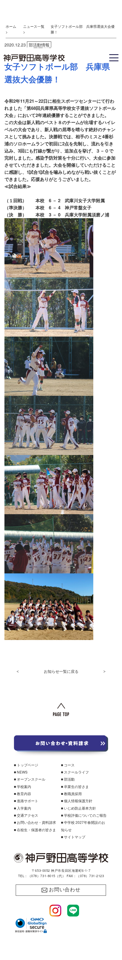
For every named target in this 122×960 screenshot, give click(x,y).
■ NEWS (21, 771)
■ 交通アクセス (26, 815)
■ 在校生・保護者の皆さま (35, 829)
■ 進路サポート (26, 800)
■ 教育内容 (22, 793)
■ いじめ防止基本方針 (78, 808)
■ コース (68, 764)
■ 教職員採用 (71, 793)
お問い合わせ (65, 890)
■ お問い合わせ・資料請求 (35, 822)
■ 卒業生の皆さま (75, 786)
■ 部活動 (68, 778)
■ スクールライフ (75, 771)
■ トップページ (26, 764)
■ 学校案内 (22, 786)
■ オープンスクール (29, 778)
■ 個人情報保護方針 (76, 800)
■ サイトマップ (73, 836)
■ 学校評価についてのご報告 (84, 815)
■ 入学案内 (22, 808)
